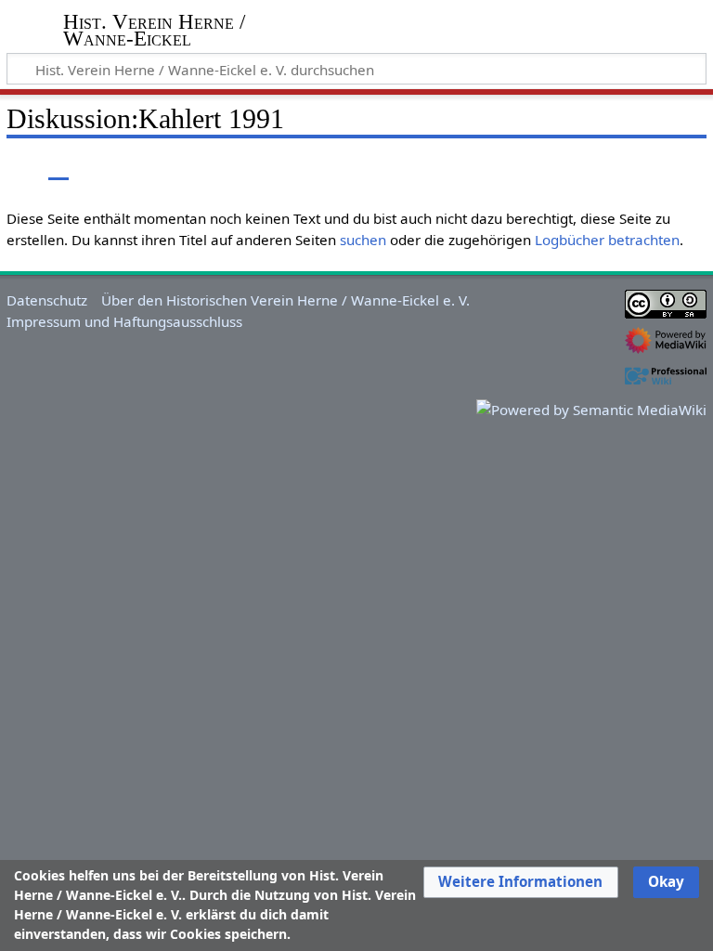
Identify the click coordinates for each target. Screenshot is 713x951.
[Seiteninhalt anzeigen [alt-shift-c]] (16, 166)
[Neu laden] (649, 166)
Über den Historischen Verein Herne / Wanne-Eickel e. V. (285, 300)
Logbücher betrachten (607, 239)
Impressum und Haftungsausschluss (124, 321)
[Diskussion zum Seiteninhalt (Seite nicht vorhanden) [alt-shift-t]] (58, 166)
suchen (363, 239)
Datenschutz (46, 300)
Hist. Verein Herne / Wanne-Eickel (154, 30)
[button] (520, 882)
